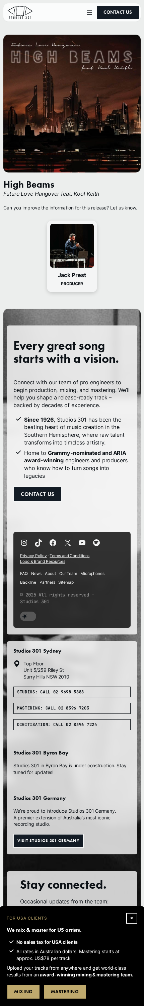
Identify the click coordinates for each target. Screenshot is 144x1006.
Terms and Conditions (69, 555)
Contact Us (117, 12)
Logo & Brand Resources (42, 561)
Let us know (123, 207)
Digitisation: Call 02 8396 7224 (57, 724)
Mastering (65, 992)
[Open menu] (89, 12)
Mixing (23, 992)
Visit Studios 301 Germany (48, 840)
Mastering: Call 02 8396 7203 (53, 708)
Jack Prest (72, 275)
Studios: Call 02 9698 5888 (50, 692)
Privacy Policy (33, 555)
